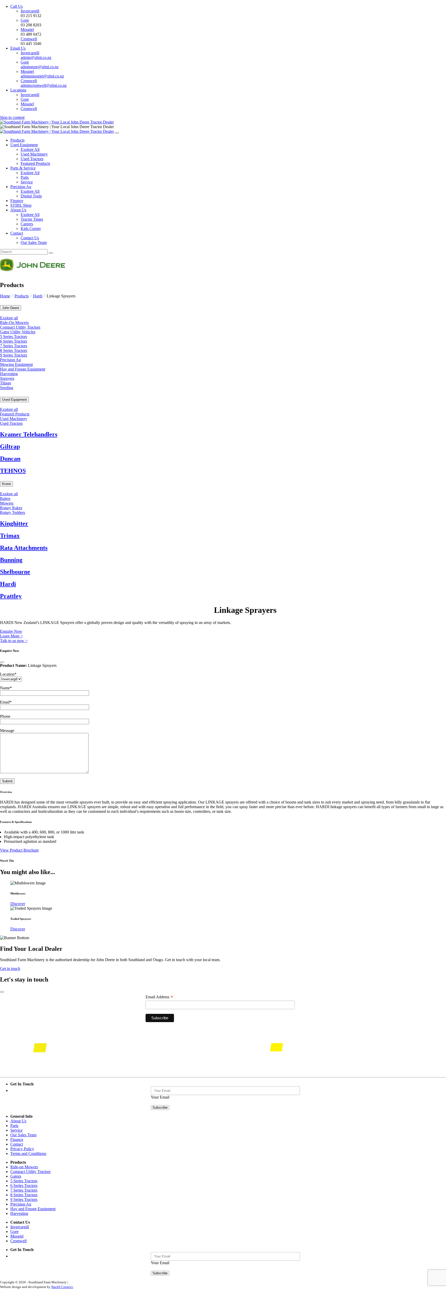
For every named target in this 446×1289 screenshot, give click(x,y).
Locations (18, 90)
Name (6, 688)
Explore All (30, 149)
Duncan (10, 458)
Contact (16, 233)
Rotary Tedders (12, 512)
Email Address (159, 997)
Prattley (11, 596)
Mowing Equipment (16, 364)
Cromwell (29, 39)
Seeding (6, 387)
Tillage (5, 383)
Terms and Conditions (28, 1153)
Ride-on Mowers (24, 1167)
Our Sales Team (34, 242)
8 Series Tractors (13, 350)
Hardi (37, 296)
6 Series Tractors (13, 341)
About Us (18, 210)
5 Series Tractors (13, 336)
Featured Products (35, 163)
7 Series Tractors (13, 346)
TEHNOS (13, 470)
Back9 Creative (62, 1287)
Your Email (160, 1097)
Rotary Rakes (11, 508)
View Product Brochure (19, 850)
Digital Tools (31, 196)
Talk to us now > (14, 640)
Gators (15, 1176)
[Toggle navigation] (117, 133)
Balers (5, 498)
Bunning (11, 560)
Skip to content (12, 117)
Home (5, 296)
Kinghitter (14, 523)
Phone (5, 716)
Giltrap (10, 446)
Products (17, 140)
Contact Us (30, 238)
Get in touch (10, 968)
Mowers (6, 503)
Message (7, 730)
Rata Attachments (23, 547)
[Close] (2, 662)
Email (6, 702)
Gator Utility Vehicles (17, 332)
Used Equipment (24, 145)
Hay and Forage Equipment (22, 369)
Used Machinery (34, 154)
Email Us (18, 48)
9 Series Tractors (13, 355)
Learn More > (11, 636)
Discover (17, 903)
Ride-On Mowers (14, 322)
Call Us (16, 6)
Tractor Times (32, 219)
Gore (25, 20)
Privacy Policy (22, 1149)
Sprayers (7, 378)
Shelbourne (15, 571)
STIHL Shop (20, 205)
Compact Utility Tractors (20, 327)
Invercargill (30, 11)
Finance (16, 200)
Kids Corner (31, 228)
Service (27, 182)
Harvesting (9, 374)
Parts (25, 177)
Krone (6, 484)
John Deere (10, 308)
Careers (27, 224)
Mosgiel (27, 29)
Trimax (10, 535)
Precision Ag (20, 186)
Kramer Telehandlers (28, 434)
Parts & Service (23, 168)
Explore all (9, 318)
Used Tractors (32, 159)
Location (8, 674)
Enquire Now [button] (11, 631)
